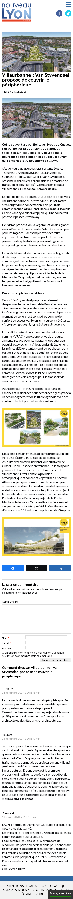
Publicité (44, 894)
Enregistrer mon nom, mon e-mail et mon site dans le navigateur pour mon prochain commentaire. (33, 654)
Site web (7, 648)
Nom (5, 638)
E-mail (6, 643)
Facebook (59, 13)
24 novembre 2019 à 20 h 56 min (21, 692)
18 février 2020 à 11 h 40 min (19, 817)
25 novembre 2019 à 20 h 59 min (21, 738)
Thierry (8, 688)
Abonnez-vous (45, 890)
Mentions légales (22, 886)
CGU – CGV (49, 886)
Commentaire (10, 601)
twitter (68, 13)
